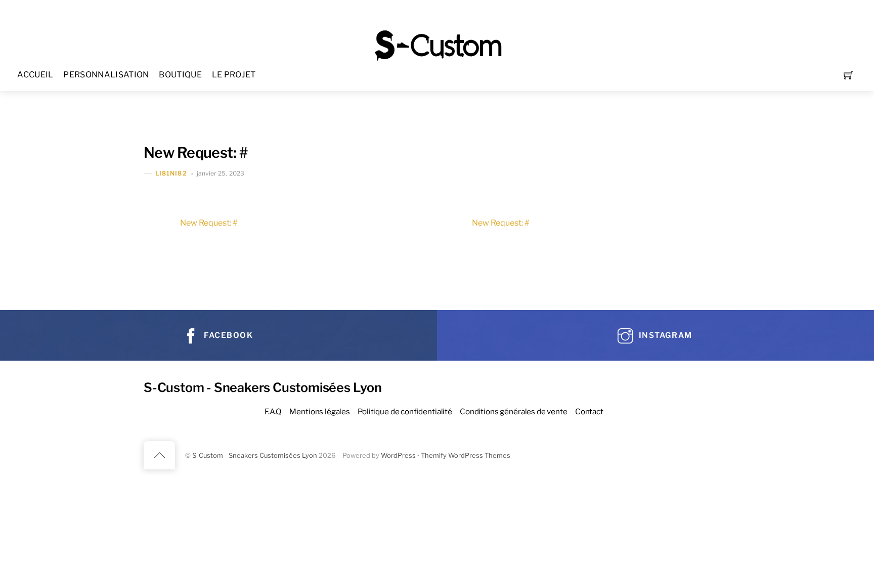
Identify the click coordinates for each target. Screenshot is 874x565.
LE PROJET (234, 74)
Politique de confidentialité (405, 411)
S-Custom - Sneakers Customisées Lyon (254, 455)
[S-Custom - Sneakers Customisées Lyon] (438, 44)
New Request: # (195, 152)
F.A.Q (273, 411)
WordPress (398, 455)
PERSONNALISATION (106, 74)
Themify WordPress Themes (465, 455)
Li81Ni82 (171, 173)
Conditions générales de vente (513, 411)
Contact (589, 411)
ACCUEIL (35, 74)
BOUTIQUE (180, 74)
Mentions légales (319, 411)
